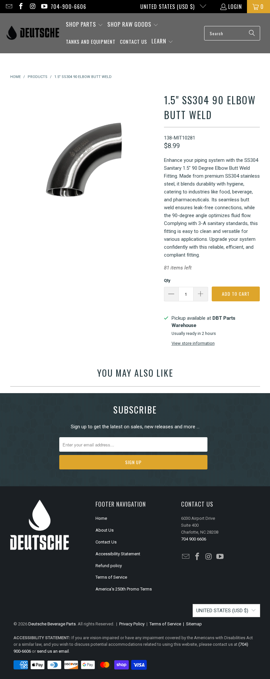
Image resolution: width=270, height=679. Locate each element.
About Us (104, 530)
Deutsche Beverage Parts (52, 623)
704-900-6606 (68, 7)
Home (101, 518)
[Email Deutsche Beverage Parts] (8, 7)
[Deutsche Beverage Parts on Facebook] (20, 7)
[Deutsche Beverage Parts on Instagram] (32, 7)
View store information (193, 343)
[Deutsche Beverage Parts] (33, 33)
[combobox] (232, 33)
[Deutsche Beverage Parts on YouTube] (44, 7)
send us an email (53, 651)
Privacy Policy (132, 623)
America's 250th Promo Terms (123, 589)
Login (235, 7)
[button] (84, 24)
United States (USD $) (168, 7)
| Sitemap (191, 623)
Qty (167, 280)
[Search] (252, 33)
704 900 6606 (193, 539)
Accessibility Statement (117, 553)
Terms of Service (111, 577)
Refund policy (108, 565)
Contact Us (106, 542)
